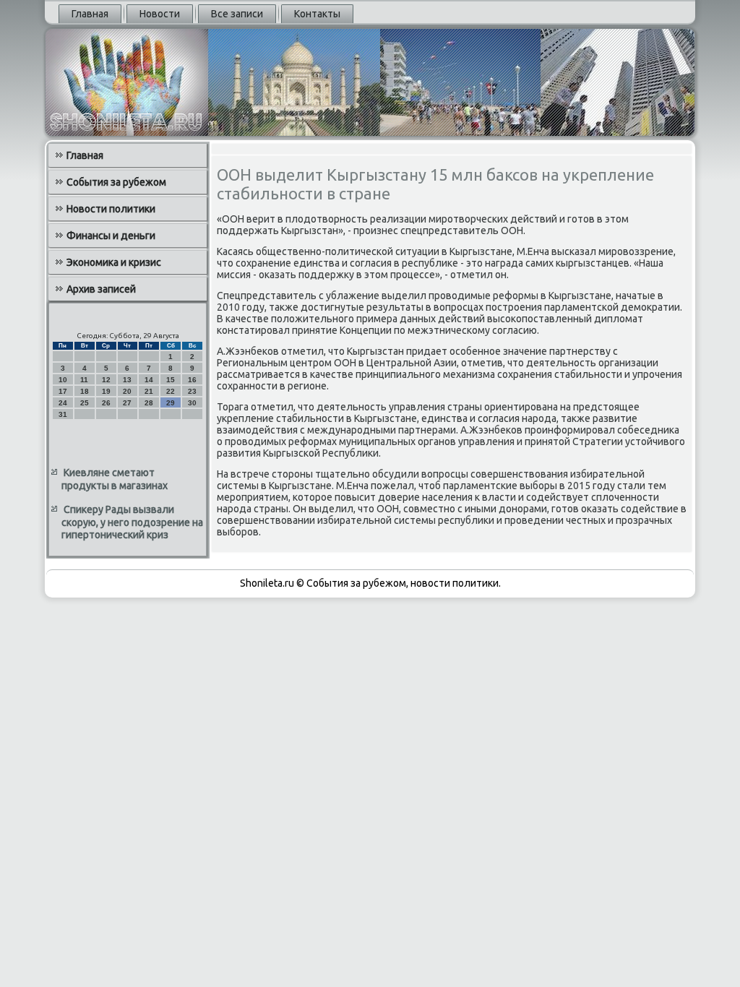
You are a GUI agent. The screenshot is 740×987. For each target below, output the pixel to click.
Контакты (317, 14)
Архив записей (101, 289)
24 (63, 403)
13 (127, 380)
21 (149, 391)
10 (63, 380)
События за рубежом (116, 182)
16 (192, 380)
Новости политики (110, 209)
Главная (90, 14)
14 (149, 380)
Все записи (237, 14)
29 (170, 403)
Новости (159, 14)
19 (106, 391)
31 (63, 414)
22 (170, 391)
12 (106, 380)
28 (149, 403)
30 (192, 403)
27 (127, 403)
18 (84, 391)
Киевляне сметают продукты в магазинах (114, 479)
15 (170, 380)
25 (84, 403)
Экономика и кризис (113, 262)
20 (127, 391)
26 (106, 403)
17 (63, 391)
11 (84, 380)
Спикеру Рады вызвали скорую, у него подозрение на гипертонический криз (132, 522)
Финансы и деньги (110, 235)
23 (192, 391)
